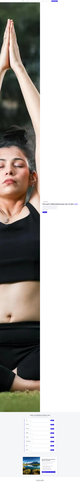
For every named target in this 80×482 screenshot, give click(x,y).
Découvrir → (44, 212)
